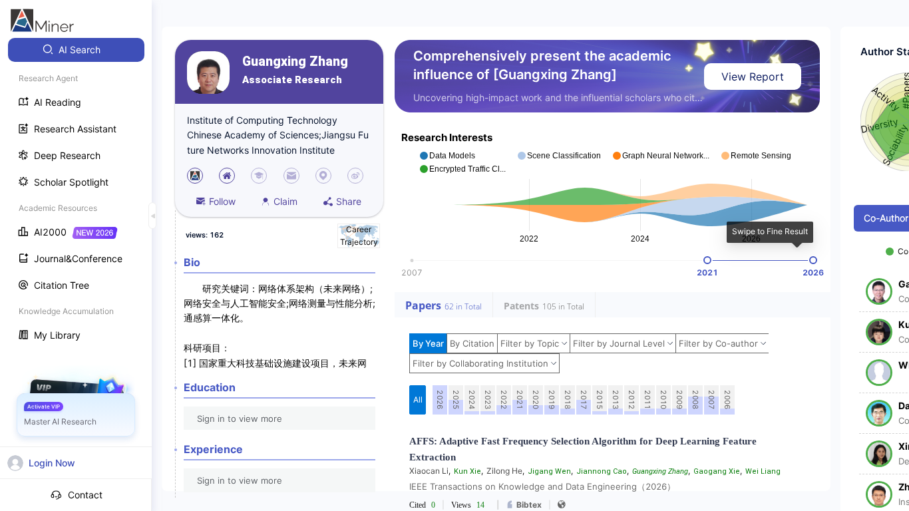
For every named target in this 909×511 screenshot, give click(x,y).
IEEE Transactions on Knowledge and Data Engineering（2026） (542, 486)
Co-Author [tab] (886, 218)
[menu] (76, 194)
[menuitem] (76, 50)
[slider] (707, 260)
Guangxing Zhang (295, 61)
